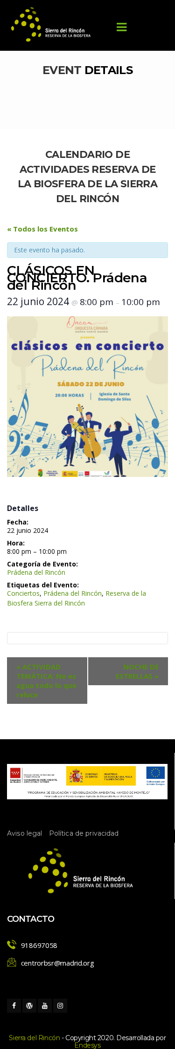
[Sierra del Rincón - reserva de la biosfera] (51, 24)
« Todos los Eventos (42, 228)
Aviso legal (24, 833)
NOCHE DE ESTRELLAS (137, 671)
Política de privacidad (84, 833)
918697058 (39, 945)
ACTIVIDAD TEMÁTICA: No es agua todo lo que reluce (46, 680)
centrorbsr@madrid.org (57, 962)
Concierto (23, 593)
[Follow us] (14, 1006)
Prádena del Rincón (36, 572)
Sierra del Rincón (34, 1038)
